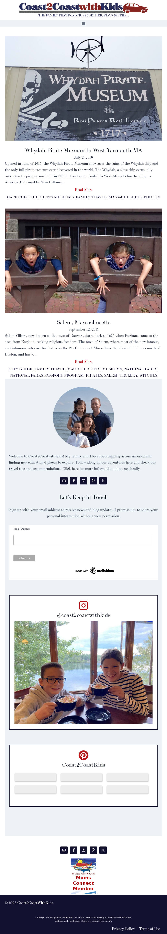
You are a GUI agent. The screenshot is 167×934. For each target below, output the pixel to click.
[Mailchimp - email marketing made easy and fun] (95, 570)
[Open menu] (83, 23)
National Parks (140, 369)
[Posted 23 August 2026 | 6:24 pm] (81, 777)
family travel (91, 197)
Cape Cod (16, 197)
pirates (152, 197)
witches (148, 375)
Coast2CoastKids (83, 764)
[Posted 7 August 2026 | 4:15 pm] (127, 777)
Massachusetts (125, 197)
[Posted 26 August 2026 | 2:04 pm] (35, 777)
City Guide (20, 369)
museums (112, 369)
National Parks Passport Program (47, 375)
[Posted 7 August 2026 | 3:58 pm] (127, 789)
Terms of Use (149, 928)
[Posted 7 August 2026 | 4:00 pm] (35, 789)
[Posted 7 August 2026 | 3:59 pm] (81, 789)
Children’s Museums (51, 197)
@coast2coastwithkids (83, 614)
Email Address (21, 529)
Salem (111, 375)
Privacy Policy (123, 928)
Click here (71, 468)
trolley (128, 375)
